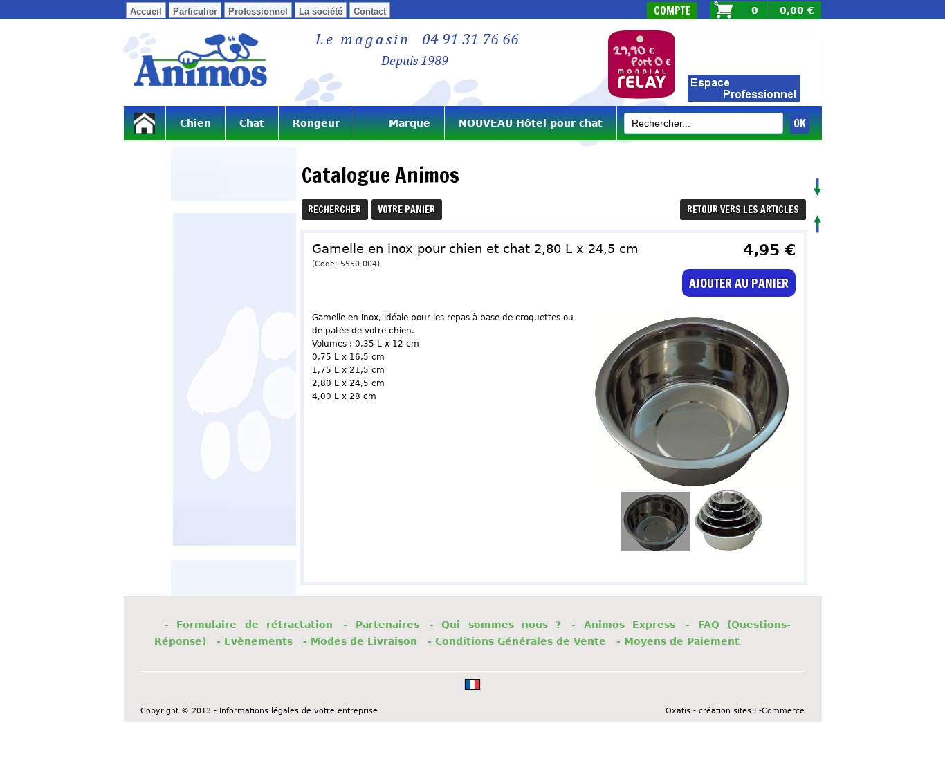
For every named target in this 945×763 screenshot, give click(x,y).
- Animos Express (623, 624)
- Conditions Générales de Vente (517, 641)
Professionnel (258, 11)
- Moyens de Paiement (678, 641)
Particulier (195, 11)
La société (320, 11)
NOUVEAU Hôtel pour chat (531, 123)
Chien (195, 123)
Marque (399, 123)
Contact (370, 11)
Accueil (146, 11)
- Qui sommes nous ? (496, 624)
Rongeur (316, 123)
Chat (251, 123)
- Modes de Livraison (360, 641)
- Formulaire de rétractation (249, 624)
